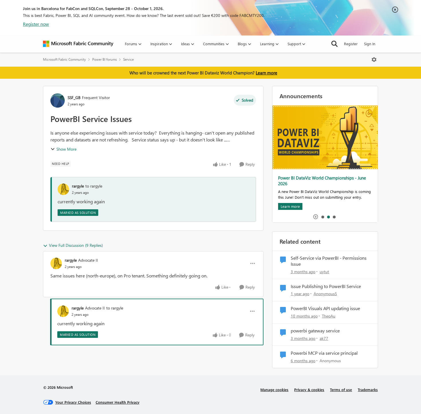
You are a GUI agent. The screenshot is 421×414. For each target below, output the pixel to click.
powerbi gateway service (315, 331)
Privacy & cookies (309, 389)
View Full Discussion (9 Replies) (76, 245)
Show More (66, 149)
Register (351, 43)
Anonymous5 (325, 293)
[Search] (334, 43)
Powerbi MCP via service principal (324, 353)
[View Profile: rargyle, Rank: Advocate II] (56, 263)
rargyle (78, 186)
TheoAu (328, 316)
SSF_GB (74, 97)
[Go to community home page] (78, 44)
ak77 (324, 338)
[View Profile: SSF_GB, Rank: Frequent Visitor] (57, 100)
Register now (36, 24)
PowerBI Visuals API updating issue (325, 308)
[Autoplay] (315, 217)
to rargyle (93, 186)
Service (128, 59)
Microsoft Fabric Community (64, 59)
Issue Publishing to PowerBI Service (326, 286)
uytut (324, 271)
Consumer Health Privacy (117, 402)
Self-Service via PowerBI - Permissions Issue (329, 261)
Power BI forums (104, 59)
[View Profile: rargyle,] (63, 189)
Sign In (369, 43)
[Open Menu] (374, 60)
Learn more (266, 73)
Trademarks (368, 389)
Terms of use (341, 389)
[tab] (322, 217)
